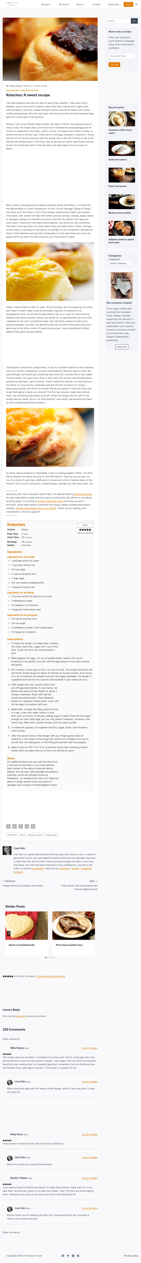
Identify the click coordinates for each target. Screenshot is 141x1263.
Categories (114, 259)
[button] (80, 529)
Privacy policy (131, 1255)
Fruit (22, 835)
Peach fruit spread (117, 186)
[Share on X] (14, 826)
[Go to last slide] (9, 933)
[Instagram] (73, 1256)
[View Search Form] (136, 4)
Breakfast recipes (29, 90)
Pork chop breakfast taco (69, 945)
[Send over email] (33, 826)
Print (85, 525)
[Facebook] (63, 1256)
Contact (96, 4)
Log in (128, 4)
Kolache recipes (35, 835)
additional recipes (83, 494)
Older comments (11, 1039)
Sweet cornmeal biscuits (22, 945)
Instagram (64, 868)
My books (64, 4)
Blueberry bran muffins (120, 213)
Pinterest (18, 872)
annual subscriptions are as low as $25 (36, 508)
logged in (21, 1016)
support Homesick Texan (51, 501)
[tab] (45, 957)
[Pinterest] (78, 1256)
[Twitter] (68, 1256)
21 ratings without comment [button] (49, 976)
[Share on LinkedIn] (27, 826)
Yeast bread (51, 835)
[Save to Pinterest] (21, 826)
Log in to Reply (90, 1048)
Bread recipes (12, 90)
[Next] (91, 933)
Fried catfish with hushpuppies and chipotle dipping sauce (79, 885)
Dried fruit (12, 835)
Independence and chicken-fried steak (23, 883)
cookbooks (37, 868)
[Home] (7, 86)
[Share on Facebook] (8, 826)
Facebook (86, 868)
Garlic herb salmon (118, 159)
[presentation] (26, 925)
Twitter (75, 868)
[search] (134, 21)
